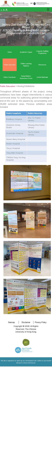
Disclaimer (26, 322)
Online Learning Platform (26, 65)
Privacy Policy (41, 322)
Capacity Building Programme (42, 52)
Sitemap (11, 322)
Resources (42, 65)
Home (10, 52)
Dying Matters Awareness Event (26, 77)
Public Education (9, 65)
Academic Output (26, 52)
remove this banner (29, 363)
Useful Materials (42, 77)
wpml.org (19, 360)
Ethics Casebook (10, 77)
